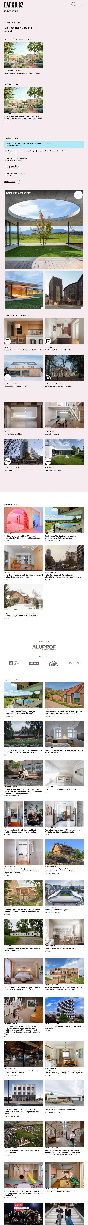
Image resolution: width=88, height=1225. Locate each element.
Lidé (18, 23)
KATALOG (8, 23)
